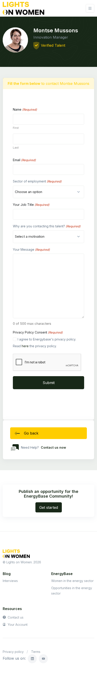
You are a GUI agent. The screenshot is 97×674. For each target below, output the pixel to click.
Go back (31, 433)
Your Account (17, 624)
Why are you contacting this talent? (47, 226)
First (16, 128)
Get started (48, 507)
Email (24, 160)
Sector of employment (37, 181)
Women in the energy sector (72, 581)
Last (16, 147)
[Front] (23, 8)
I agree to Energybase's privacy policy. (47, 339)
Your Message (31, 249)
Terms (35, 652)
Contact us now (53, 447)
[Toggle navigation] (90, 8)
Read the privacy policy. (35, 346)
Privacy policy (13, 652)
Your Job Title (31, 204)
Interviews (10, 581)
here (25, 346)
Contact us (15, 617)
